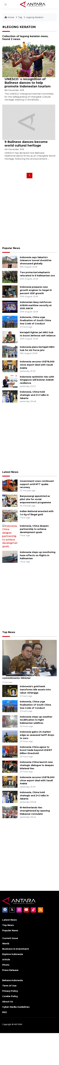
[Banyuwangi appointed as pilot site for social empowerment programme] (10, 500)
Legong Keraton (34, 17)
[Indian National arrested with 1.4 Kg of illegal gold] (10, 515)
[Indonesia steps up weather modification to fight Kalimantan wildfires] (10, 721)
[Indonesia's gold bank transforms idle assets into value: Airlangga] (10, 690)
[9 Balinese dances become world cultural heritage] (28, 122)
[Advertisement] (29, 213)
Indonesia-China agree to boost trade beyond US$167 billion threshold (36, 750)
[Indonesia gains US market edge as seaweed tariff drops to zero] (10, 736)
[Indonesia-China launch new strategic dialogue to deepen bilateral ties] (10, 766)
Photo (5, 964)
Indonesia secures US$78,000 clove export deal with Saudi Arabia (37, 364)
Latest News (10, 472)
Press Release (10, 970)
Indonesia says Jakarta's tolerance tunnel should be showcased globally (35, 260)
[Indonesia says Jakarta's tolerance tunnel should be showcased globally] (10, 261)
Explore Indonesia (12, 954)
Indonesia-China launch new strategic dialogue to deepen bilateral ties (37, 765)
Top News (8, 632)
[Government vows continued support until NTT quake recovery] (10, 485)
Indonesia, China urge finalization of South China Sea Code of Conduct (35, 320)
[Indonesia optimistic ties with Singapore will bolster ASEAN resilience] (10, 381)
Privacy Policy (10, 991)
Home (11, 17)
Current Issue (10, 938)
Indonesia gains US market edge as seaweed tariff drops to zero (37, 735)
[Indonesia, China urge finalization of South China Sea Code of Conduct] (10, 321)
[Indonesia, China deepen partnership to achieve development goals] (10, 536)
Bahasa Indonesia (12, 980)
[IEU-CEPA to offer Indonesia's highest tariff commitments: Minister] (29, 657)
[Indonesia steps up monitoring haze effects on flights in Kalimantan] (10, 556)
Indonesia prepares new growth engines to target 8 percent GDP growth (36, 290)
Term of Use (9, 985)
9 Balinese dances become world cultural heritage (26, 143)
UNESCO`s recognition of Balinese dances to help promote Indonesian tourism (28, 82)
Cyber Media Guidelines (15, 1007)
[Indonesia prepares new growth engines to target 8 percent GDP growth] (10, 291)
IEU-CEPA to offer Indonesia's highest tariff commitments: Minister (28, 676)
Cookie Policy (10, 996)
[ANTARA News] (32, 4)
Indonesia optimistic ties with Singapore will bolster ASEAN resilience (37, 380)
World (5, 943)
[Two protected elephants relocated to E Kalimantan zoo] (10, 276)
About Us (7, 1001)
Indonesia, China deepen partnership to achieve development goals (34, 529)
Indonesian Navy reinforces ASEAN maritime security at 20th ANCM (36, 305)
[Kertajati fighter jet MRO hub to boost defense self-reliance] (10, 336)
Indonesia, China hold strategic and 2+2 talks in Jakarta (34, 395)
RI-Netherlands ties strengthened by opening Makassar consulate (35, 810)
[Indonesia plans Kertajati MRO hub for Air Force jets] (10, 351)
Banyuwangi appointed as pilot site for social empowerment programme (35, 499)
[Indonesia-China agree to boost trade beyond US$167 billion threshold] (10, 751)
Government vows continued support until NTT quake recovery (37, 484)
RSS (4, 1012)
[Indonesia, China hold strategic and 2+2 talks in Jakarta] (10, 396)
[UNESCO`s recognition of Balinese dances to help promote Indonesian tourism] (28, 59)
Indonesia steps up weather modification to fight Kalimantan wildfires (36, 720)
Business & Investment (15, 949)
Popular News (11, 248)
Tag (20, 17)
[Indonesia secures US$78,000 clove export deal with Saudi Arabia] (10, 365)
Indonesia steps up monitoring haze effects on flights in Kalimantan (37, 555)
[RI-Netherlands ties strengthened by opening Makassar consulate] (10, 811)
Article (6, 959)
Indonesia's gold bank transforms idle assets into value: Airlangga (35, 689)
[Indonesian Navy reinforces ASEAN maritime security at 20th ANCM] (10, 306)
